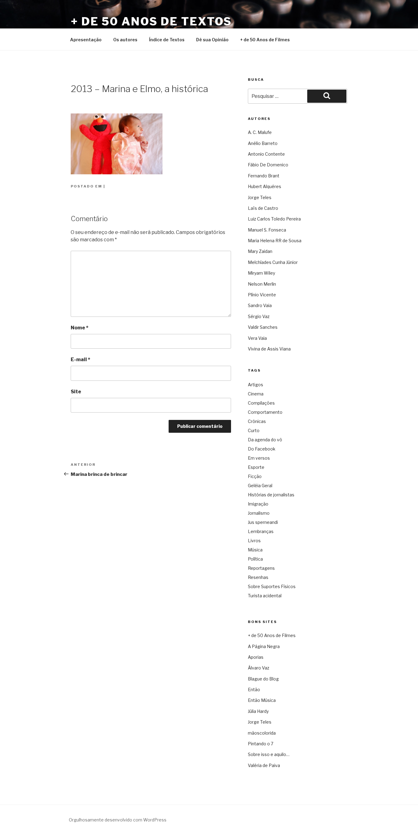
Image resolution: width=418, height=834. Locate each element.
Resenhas (258, 577)
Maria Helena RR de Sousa (274, 240)
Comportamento (265, 412)
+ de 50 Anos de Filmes (265, 39)
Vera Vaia (257, 338)
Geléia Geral (260, 485)
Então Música (262, 700)
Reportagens (261, 568)
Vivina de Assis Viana (269, 348)
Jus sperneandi (263, 522)
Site (76, 392)
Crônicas (257, 421)
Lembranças (261, 531)
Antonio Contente (266, 154)
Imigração (258, 503)
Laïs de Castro (263, 208)
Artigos (255, 384)
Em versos (259, 458)
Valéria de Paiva (264, 765)
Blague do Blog (263, 678)
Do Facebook (261, 448)
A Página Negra (264, 646)
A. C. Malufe (260, 132)
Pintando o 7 (260, 743)
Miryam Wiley (261, 273)
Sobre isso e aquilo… (268, 754)
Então (254, 689)
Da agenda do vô (265, 439)
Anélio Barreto (263, 143)
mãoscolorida (262, 733)
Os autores (125, 39)
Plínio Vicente (262, 294)
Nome (79, 328)
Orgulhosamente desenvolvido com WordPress (117, 819)
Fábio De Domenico (268, 164)
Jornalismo (259, 513)
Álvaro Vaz (258, 667)
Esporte (256, 467)
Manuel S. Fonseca (267, 229)
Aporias (255, 657)
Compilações (261, 403)
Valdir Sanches (263, 327)
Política (255, 559)
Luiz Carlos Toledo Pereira (274, 218)
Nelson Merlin (262, 284)
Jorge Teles (259, 197)
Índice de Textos (167, 39)
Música (255, 549)
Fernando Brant (263, 175)
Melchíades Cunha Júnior (273, 262)
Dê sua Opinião (212, 39)
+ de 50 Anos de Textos (151, 21)
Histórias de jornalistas (271, 494)
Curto (253, 430)
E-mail (80, 359)
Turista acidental (265, 595)
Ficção (255, 476)
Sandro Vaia (260, 305)
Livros (254, 540)
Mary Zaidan (260, 251)
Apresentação (86, 39)
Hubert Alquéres (264, 186)
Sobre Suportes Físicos (272, 586)
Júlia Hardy (258, 711)
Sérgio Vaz (259, 316)
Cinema (255, 393)
